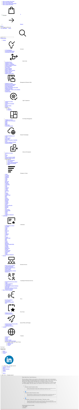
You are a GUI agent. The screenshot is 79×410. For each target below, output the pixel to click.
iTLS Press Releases (9, 299)
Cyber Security (8, 137)
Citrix (6, 186)
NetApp (6, 201)
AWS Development (11, 160)
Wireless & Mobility (8, 143)
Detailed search (3, 38)
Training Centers (8, 72)
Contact (9, 28)
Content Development (9, 266)
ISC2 (6, 197)
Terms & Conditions (6, 366)
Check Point (7, 184)
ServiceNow (9, 109)
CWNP (6, 188)
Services (4, 255)
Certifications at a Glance (9, 225)
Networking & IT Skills (9, 52)
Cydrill (6, 189)
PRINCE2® (7, 124)
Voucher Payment (8, 324)
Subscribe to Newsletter (9, 301)
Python (6, 155)
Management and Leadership (10, 84)
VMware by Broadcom (9, 214)
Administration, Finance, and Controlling (12, 89)
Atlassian (9, 108)
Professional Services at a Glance (11, 281)
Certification (5, 215)
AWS (6, 180)
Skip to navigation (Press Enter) (8, 1)
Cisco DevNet (10, 161)
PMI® (6, 123)
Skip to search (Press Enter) (8, 2)
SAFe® (6, 102)
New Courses (7, 67)
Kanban (6, 106)
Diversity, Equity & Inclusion (10, 340)
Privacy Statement (6, 368)
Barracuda (7, 181)
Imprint (4, 367)
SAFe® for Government (9, 103)
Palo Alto (7, 247)
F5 (5, 191)
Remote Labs (7, 271)
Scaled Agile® (7, 250)
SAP (6, 208)
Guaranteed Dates (8, 66)
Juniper (6, 198)
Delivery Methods (8, 69)
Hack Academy (8, 269)
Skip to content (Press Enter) (8, 4)
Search (4, 350)
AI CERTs (7, 175)
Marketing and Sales (9, 88)
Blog (6, 302)
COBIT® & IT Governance (10, 120)
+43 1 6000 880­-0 (3, 28)
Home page (5, 352)
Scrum (6, 104)
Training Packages (8, 68)
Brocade (6, 182)
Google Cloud (7, 195)
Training (4, 40)
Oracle (6, 204)
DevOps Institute (8, 105)
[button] (22, 37)
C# (5, 154)
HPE (6, 196)
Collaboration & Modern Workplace (11, 285)
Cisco (6, 185)
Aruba (6, 179)
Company (4, 326)
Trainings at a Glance (9, 83)
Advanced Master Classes (10, 51)
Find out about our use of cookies (28, 405)
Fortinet (6, 192)
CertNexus (7, 183)
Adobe (6, 174)
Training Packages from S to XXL (11, 323)
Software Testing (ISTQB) (10, 158)
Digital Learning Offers (9, 73)
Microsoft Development (11, 163)
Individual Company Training (10, 270)
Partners (6, 338)
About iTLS (7, 336)
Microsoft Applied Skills (9, 244)
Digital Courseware (8, 71)
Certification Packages (9, 325)
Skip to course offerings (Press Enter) (9, 3)
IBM (6, 239)
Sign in (4, 373)
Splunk (6, 211)
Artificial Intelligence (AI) (10, 135)
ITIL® (6, 122)
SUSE (6, 212)
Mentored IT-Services (9, 288)
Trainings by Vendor (9, 63)
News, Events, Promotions (7, 289)
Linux (6, 141)
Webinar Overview (8, 312)
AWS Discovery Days (9, 313)
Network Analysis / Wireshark (10, 142)
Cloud (6, 136)
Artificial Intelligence (9, 283)
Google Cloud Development (12, 162)
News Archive (7, 300)
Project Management (9, 86)
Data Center (7, 138)
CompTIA (7, 187)
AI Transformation (8, 50)
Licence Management (9, 125)
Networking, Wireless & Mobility (11, 287)
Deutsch (21, 24)
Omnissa (6, 203)
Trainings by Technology (9, 64)
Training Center (10, 343)
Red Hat (6, 207)
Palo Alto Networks (8, 205)
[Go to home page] (1, 26)
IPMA (6, 121)
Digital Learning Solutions (10, 265)
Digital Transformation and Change (11, 87)
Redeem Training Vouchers (10, 70)
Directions (9, 344)
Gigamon (7, 193)
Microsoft (7, 200)
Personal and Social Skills (10, 85)
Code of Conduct (8, 339)
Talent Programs (8, 268)
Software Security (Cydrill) (10, 157)
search (1, 37)
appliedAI (7, 177)
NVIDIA (6, 202)
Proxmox (6, 206)
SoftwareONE (7, 210)
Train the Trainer (8, 91)
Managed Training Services (10, 267)
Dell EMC (7, 190)
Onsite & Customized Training (10, 65)
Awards (6, 337)
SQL (6, 156)
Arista (6, 178)
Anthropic (7, 176)
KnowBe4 (7, 199)
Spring (8, 164)
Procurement (7, 90)
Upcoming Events (8, 62)
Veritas (6, 213)
